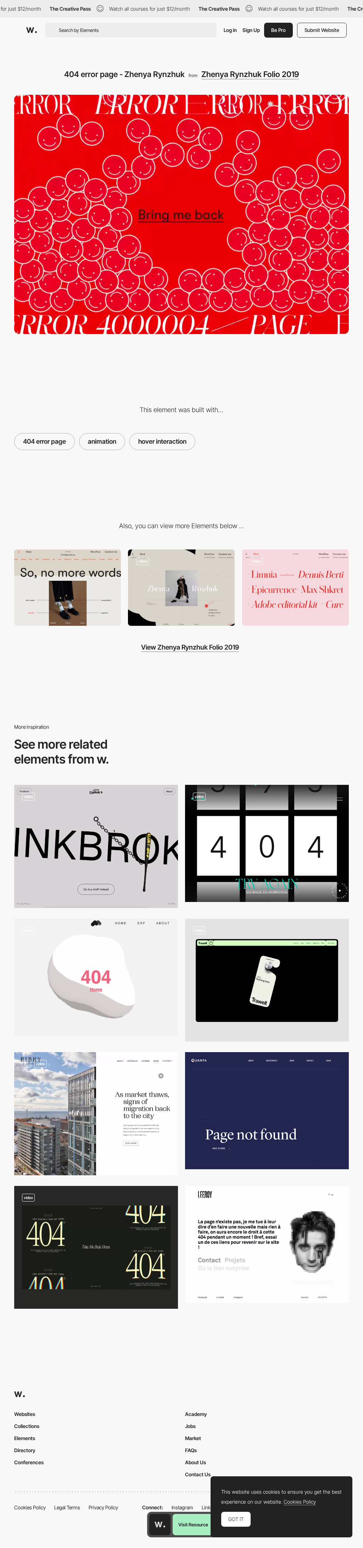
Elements (24, 1438)
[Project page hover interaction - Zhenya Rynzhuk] (295, 587)
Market (193, 1438)
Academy (196, 1414)
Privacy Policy (103, 1507)
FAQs (191, 1450)
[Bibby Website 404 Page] (96, 1113)
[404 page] (96, 1247)
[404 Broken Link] (96, 846)
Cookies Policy (30, 1507)
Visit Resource (193, 1524)
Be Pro (278, 30)
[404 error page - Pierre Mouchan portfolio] (96, 977)
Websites (24, 1414)
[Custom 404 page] (267, 980)
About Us (195, 1462)
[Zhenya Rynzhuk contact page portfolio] (67, 587)
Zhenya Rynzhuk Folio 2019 (250, 74)
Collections (26, 1426)
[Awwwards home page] (160, 1524)
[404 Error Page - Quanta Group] (267, 1110)
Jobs (190, 1426)
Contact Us (198, 1474)
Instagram (182, 1507)
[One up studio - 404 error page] (267, 843)
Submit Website (322, 30)
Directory (24, 1450)
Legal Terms (67, 1507)
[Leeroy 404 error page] (267, 1244)
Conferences (29, 1462)
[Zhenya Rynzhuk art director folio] (181, 587)
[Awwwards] (31, 30)
